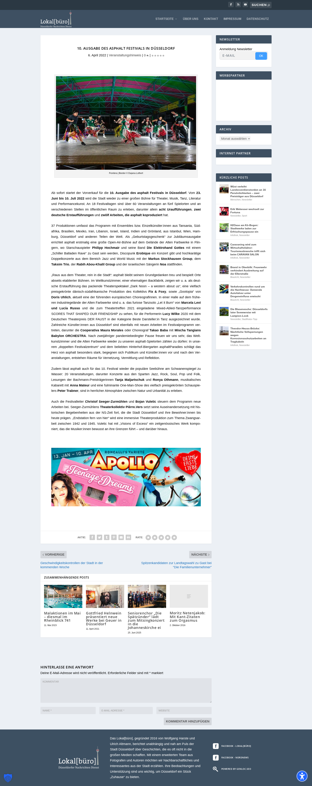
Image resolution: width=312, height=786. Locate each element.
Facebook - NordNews (235, 757)
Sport (244, 216)
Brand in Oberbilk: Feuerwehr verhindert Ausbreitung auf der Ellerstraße (248, 270)
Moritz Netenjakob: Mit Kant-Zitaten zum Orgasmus (187, 616)
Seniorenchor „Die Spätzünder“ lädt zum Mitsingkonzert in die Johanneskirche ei (146, 620)
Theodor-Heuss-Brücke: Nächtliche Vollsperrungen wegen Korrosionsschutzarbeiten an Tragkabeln (248, 335)
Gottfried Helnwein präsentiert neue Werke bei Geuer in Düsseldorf (104, 619)
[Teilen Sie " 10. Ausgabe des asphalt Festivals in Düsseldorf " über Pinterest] (114, 537)
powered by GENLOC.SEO (236, 768)
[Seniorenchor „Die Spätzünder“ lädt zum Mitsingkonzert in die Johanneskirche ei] (147, 596)
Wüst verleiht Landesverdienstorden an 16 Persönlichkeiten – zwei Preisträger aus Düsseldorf (248, 191)
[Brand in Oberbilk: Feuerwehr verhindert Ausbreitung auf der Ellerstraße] (224, 269)
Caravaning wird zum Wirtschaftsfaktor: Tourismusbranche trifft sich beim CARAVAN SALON (247, 249)
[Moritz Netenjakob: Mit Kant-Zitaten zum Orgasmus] (189, 596)
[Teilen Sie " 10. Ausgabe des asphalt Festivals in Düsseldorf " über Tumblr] (106, 537)
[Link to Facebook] (231, 4)
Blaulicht (234, 277)
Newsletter (247, 199)
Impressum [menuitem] (232, 19)
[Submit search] (269, 5)
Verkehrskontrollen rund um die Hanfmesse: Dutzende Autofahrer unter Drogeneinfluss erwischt (247, 291)
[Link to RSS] (238, 4)
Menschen (235, 199)
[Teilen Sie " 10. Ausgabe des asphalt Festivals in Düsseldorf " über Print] (128, 537)
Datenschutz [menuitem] (258, 19)
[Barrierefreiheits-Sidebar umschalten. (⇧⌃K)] (302, 776)
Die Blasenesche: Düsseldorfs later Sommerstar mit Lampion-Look (249, 312)
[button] (8, 778)
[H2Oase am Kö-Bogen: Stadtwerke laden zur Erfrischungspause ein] (224, 227)
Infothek (234, 235)
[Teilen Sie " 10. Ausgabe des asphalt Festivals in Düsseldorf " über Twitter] (99, 537)
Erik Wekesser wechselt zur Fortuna (247, 211)
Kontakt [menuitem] (211, 19)
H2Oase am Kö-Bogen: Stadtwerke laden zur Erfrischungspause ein (244, 228)
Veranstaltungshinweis (125, 55)
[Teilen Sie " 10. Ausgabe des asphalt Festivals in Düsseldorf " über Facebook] (92, 537)
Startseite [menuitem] (164, 19)
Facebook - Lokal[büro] (236, 746)
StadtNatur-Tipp (249, 319)
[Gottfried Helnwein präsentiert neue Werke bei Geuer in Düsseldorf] (105, 596)
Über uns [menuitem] (190, 19)
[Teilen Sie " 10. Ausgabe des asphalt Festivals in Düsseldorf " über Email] (121, 537)
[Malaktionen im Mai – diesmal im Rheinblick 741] (63, 596)
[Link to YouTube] (245, 4)
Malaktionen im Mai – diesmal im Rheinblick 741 (62, 617)
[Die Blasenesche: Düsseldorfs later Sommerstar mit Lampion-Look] (224, 311)
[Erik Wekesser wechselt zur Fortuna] (224, 211)
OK (261, 55)
